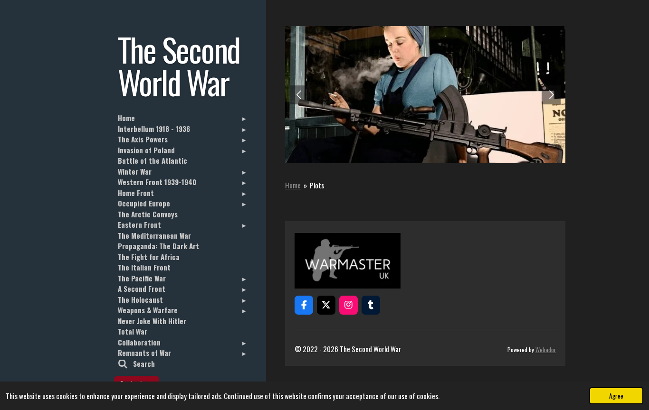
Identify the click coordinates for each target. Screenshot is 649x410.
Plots (317, 185)
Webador (545, 349)
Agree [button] (616, 396)
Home (293, 185)
